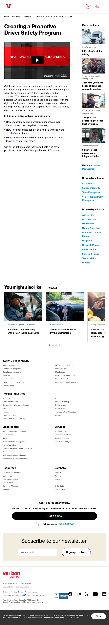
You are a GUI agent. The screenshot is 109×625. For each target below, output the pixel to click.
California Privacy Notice (13, 592)
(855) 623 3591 (66, 524)
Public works (60, 408)
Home (7, 16)
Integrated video (9, 445)
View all (52, 288)
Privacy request (31, 592)
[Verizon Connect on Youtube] (95, 594)
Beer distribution (9, 398)
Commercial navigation (12, 369)
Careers (57, 476)
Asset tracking (8, 365)
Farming (6, 412)
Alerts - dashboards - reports (14, 431)
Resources (17, 16)
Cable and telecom (10, 402)
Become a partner (61, 438)
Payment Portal (60, 489)
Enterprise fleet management (14, 382)
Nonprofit (87, 240)
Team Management (91, 192)
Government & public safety (14, 419)
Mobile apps (60, 372)
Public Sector (89, 249)
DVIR (5, 438)
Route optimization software (66, 382)
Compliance (88, 183)
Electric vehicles (9, 379)
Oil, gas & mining (62, 402)
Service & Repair (90, 254)
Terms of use (8, 587)
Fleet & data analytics (63, 441)
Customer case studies (12, 472)
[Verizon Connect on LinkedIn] (104, 594)
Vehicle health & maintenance (15, 459)
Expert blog (7, 476)
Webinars (28, 16)
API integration (60, 431)
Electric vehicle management (14, 441)
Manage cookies (22, 587)
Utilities (86, 262)
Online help (59, 486)
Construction (89, 219)
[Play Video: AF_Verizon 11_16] (37, 60)
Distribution (88, 223)
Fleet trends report (10, 479)
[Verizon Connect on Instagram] (79, 594)
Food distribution (9, 415)
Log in (56, 483)
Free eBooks (8, 483)
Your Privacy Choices (35, 595)
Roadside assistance (63, 379)
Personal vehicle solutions (65, 375)
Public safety (60, 405)
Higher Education (91, 228)
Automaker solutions (62, 435)
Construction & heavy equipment (16, 405)
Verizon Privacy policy (12, 595)
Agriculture (88, 214)
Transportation (89, 258)
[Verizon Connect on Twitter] (86, 594)
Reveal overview (9, 452)
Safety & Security (91, 188)
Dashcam (6, 375)
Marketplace (60, 369)
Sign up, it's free (76, 552)
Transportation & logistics (65, 412)
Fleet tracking (8, 386)
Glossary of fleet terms (12, 486)
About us (58, 472)
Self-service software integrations (16, 455)
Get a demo (54, 516)
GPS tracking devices (64, 365)
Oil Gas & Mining (90, 245)
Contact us (58, 479)
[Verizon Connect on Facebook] (70, 594)
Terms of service (30, 602)
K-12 (56, 398)
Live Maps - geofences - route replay (17, 448)
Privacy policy (14, 602)
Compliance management (13, 372)
